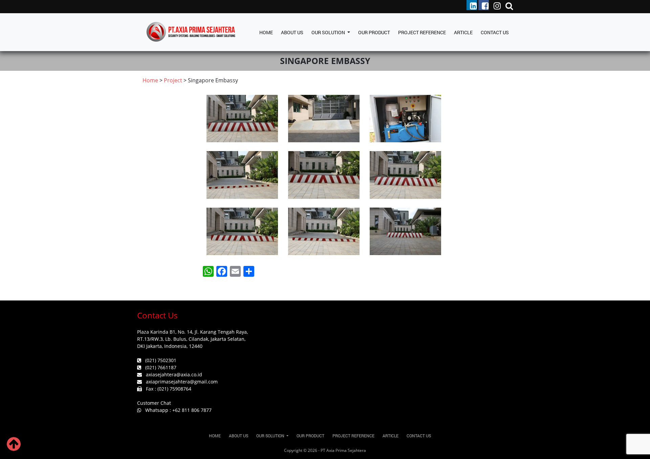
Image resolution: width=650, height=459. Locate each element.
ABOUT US (292, 32)
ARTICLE (463, 32)
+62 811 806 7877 (192, 410)
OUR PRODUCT (374, 32)
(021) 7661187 (160, 367)
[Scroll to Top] (14, 448)
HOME (266, 32)
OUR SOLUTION (328, 32)
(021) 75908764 (174, 388)
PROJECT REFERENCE (422, 32)
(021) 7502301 (160, 360)
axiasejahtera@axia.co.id (174, 374)
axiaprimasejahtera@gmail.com (182, 381)
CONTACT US (495, 32)
